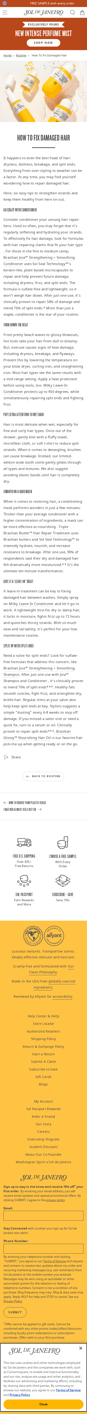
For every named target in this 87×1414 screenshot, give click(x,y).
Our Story (43, 1124)
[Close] (81, 1348)
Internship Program (43, 1139)
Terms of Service (54, 1261)
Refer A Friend (43, 1116)
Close (43, 1404)
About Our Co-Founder (43, 1154)
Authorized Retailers (43, 1031)
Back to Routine (46, 776)
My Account (43, 1101)
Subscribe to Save (43, 1069)
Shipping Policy (43, 1039)
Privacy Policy (12, 1301)
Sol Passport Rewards (43, 1109)
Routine (21, 55)
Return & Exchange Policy (43, 1046)
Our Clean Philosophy (51, 969)
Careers (43, 1131)
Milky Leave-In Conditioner (31, 603)
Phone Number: (16, 1241)
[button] (5, 12)
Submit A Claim (43, 1061)
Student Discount (43, 1146)
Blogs (43, 1084)
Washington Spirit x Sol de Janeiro (43, 1162)
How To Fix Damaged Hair (49, 55)
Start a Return (43, 1054)
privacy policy (55, 1200)
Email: (8, 1208)
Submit (15, 1312)
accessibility (62, 996)
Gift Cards (43, 1076)
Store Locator (43, 1023)
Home (7, 55)
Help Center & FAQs (43, 1016)
